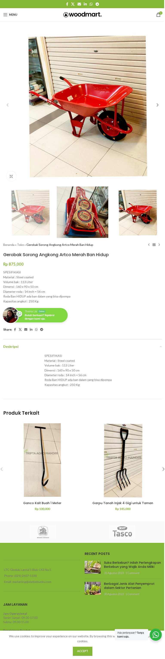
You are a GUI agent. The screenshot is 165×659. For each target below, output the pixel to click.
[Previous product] (148, 244)
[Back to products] (154, 244)
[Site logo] (82, 14)
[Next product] (159, 244)
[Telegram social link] (97, 4)
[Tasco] (122, 532)
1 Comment (132, 573)
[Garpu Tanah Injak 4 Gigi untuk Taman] (123, 460)
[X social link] (73, 4)
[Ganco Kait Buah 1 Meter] (42, 460)
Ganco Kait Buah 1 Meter (42, 503)
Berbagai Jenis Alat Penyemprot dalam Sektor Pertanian (129, 586)
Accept (82, 651)
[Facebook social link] (67, 4)
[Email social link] (79, 4)
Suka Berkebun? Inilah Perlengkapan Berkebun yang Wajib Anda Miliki (132, 564)
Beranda (8, 244)
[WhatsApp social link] (91, 4)
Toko (20, 244)
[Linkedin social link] (85, 4)
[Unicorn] (42, 532)
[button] (7, 105)
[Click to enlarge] (11, 176)
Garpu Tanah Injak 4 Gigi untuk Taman (122, 503)
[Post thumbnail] (93, 568)
